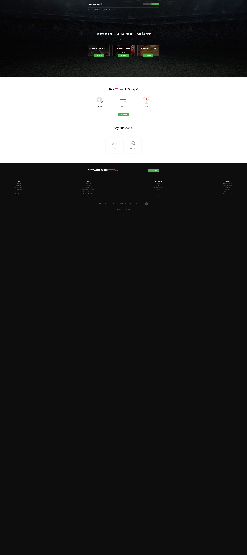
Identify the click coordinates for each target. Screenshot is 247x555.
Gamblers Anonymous (227, 185)
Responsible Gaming (227, 183)
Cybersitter (227, 187)
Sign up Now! (123, 114)
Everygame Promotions (88, 191)
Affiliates (158, 195)
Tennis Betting (18, 195)
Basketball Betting (18, 189)
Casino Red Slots (88, 187)
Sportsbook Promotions (88, 193)
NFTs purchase (227, 191)
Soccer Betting (18, 193)
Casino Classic (112, 9)
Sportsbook (90, 9)
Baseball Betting (18, 191)
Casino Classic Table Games (88, 189)
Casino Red (104, 9)
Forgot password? (158, 191)
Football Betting (18, 187)
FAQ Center (158, 189)
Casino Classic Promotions (88, 197)
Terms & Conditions (158, 187)
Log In (146, 3)
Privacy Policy (227, 189)
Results (18, 197)
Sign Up (155, 3)
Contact (158, 193)
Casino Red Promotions (88, 195)
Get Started (99, 55)
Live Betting (97, 9)
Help (158, 185)
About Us (158, 183)
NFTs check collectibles (228, 193)
